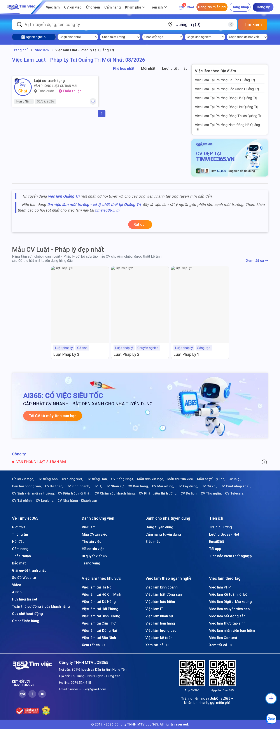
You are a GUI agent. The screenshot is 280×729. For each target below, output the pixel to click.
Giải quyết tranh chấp (29, 570)
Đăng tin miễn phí (212, 7)
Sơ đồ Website (24, 578)
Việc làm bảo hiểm (160, 602)
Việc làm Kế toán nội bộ (228, 594)
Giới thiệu (20, 527)
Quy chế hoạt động (27, 614)
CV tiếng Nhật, (122, 479)
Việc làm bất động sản (163, 594)
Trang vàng (91, 563)
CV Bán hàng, (138, 486)
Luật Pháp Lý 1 (186, 354)
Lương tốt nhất (174, 68)
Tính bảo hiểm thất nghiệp (230, 556)
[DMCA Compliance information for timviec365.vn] (46, 710)
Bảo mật (19, 563)
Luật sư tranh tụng (49, 80)
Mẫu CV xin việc (94, 534)
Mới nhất (148, 68)
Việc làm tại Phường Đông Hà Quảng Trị (226, 98)
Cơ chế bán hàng (25, 621)
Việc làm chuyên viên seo (229, 609)
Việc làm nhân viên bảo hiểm (232, 630)
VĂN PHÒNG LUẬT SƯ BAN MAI (55, 86)
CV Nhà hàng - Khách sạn (77, 501)
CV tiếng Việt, (72, 479)
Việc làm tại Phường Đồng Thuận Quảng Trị (228, 116)
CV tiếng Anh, (48, 479)
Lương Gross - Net (224, 534)
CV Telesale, (234, 493)
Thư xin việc (91, 541)
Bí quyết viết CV (94, 556)
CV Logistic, (45, 501)
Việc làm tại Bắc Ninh (99, 638)
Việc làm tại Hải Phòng (100, 609)
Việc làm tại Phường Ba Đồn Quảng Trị (225, 80)
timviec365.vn (107, 210)
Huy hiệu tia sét (24, 599)
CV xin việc (73, 7)
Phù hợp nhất (124, 68)
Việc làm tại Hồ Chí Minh (101, 594)
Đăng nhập (240, 7)
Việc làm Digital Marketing (230, 602)
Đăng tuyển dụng (159, 527)
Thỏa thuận (21, 556)
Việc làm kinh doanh (161, 587)
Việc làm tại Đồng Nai (99, 630)
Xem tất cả (255, 261)
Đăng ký (263, 7)
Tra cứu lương (220, 527)
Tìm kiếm (253, 24)
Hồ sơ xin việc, (23, 479)
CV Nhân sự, (114, 486)
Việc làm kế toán (158, 638)
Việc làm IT (154, 609)
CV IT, (97, 486)
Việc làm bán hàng (160, 623)
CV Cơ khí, (209, 486)
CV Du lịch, (189, 493)
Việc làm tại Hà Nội (97, 587)
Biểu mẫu (152, 541)
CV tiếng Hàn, (97, 479)
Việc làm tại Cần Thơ (99, 623)
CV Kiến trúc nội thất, (74, 493)
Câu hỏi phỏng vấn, (27, 486)
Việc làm (53, 7)
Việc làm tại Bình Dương (101, 616)
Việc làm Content (223, 638)
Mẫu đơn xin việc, (150, 479)
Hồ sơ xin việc (93, 549)
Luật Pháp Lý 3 (66, 354)
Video (16, 585)
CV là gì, (235, 479)
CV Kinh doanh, (78, 486)
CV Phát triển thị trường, (158, 493)
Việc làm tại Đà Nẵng (99, 602)
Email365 (216, 541)
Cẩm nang (112, 7)
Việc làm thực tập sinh (227, 623)
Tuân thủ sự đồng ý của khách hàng (41, 606)
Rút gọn (140, 224)
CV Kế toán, (54, 486)
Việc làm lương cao (161, 630)
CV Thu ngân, (211, 493)
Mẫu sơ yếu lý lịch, (211, 479)
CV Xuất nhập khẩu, (235, 486)
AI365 (17, 592)
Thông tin (20, 534)
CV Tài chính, (22, 501)
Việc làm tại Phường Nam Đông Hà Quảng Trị (227, 127)
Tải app (215, 549)
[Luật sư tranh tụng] (23, 87)
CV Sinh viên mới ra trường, (33, 493)
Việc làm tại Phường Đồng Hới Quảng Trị (226, 107)
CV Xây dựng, (187, 486)
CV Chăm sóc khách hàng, (115, 493)
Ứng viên (93, 7)
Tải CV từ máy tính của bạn (53, 415)
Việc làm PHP (220, 587)
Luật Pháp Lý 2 (127, 354)
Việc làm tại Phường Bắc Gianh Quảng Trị (227, 89)
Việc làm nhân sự (159, 616)
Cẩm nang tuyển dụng (163, 534)
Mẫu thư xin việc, (180, 479)
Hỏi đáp (18, 541)
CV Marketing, (163, 486)
